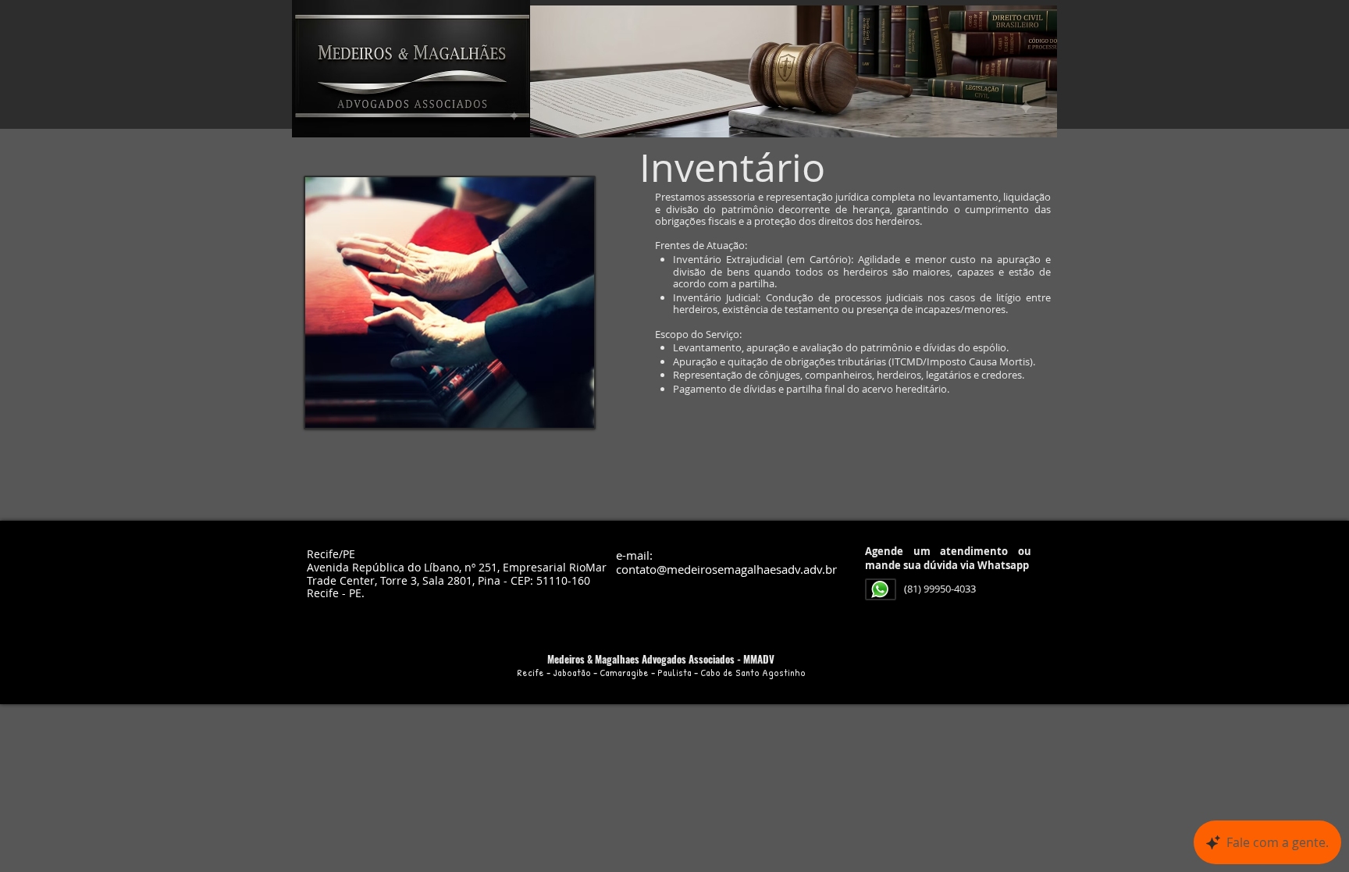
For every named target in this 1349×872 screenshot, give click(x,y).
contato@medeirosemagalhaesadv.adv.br (726, 569)
